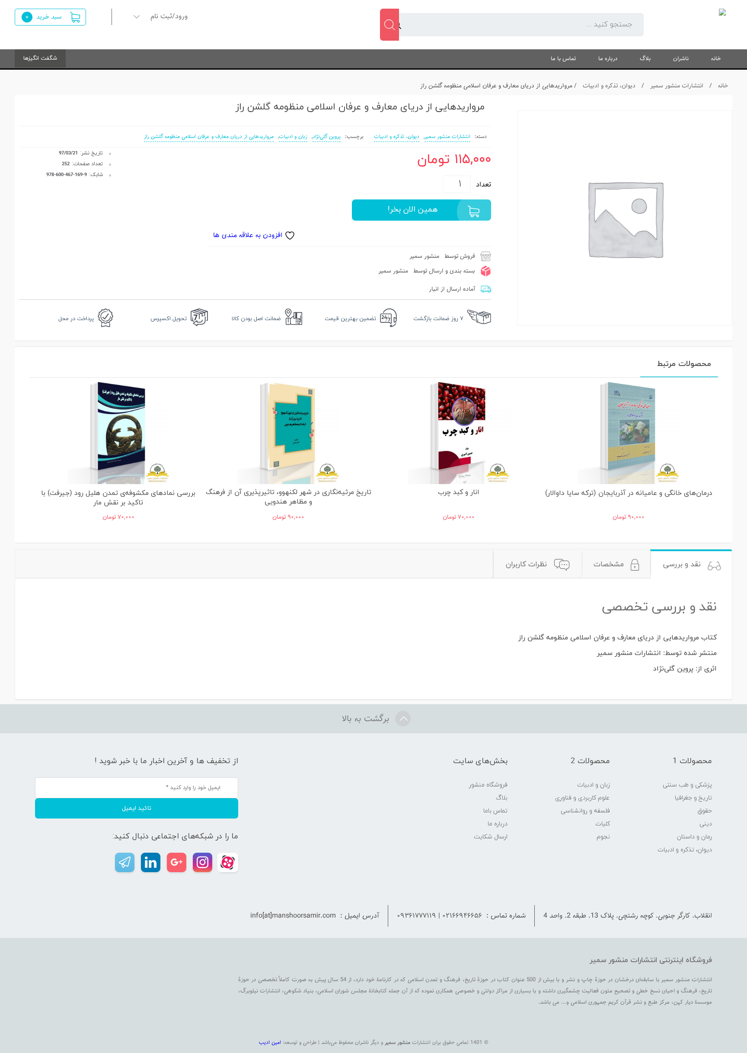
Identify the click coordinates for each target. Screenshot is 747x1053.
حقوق (705, 811)
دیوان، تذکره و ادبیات (609, 86)
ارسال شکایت (491, 837)
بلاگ (645, 58)
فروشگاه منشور (488, 785)
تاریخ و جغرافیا (693, 798)
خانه (716, 58)
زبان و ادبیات (293, 136)
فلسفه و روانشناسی (585, 811)
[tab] (692, 563)
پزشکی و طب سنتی (687, 785)
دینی (705, 824)
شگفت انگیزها (40, 58)
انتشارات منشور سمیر (676, 86)
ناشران (681, 58)
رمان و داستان (694, 837)
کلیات (602, 824)
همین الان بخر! (412, 209)
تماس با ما (563, 58)
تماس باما (495, 811)
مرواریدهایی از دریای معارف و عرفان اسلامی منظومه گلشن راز (209, 136)
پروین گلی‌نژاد (327, 136)
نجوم (603, 837)
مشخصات (609, 564)
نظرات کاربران (526, 564)
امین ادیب (270, 1042)
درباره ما (607, 58)
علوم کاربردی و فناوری (582, 798)
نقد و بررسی (682, 564)
